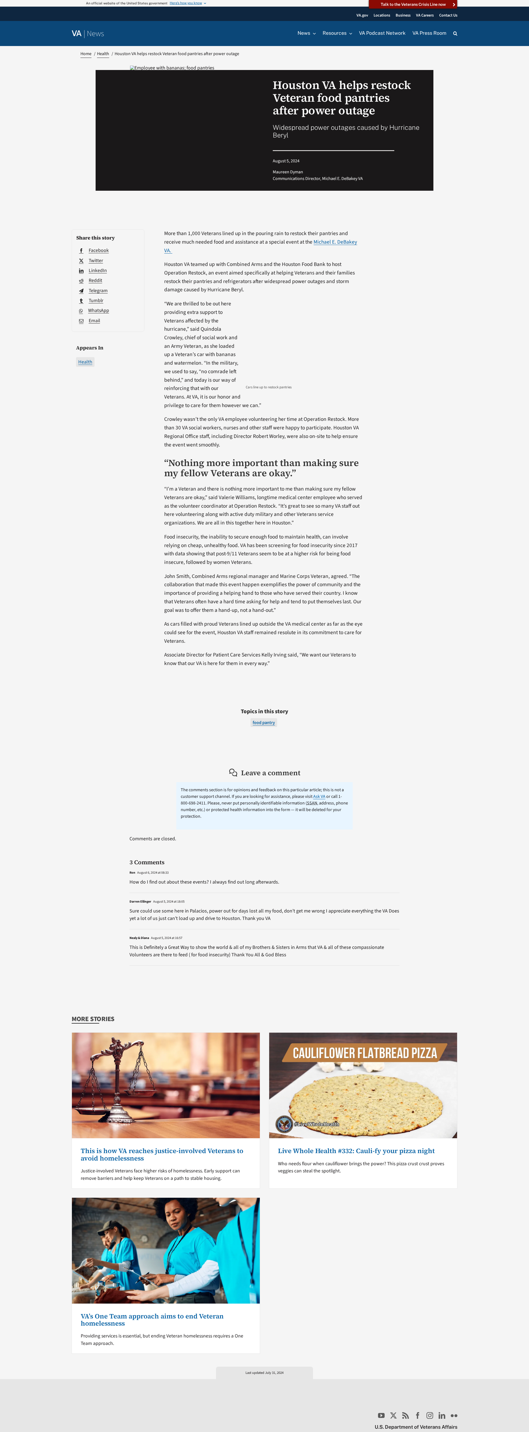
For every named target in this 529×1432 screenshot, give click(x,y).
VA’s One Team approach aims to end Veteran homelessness (152, 1320)
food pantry (264, 723)
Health (85, 362)
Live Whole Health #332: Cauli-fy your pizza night (356, 1150)
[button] (455, 33)
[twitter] (393, 1415)
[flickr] (454, 1415)
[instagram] (430, 1415)
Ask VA (319, 796)
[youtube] (381, 1415)
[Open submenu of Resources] (349, 33)
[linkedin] (442, 1415)
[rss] (405, 1415)
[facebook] (417, 1415)
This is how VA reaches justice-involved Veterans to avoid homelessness (162, 1154)
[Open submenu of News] (313, 33)
